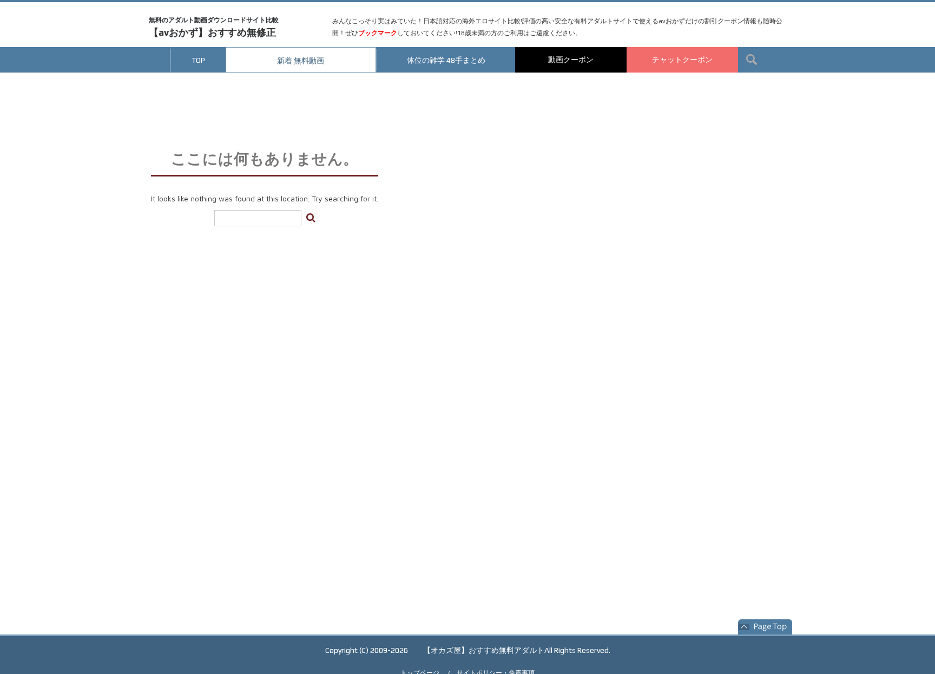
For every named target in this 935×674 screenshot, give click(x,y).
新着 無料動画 (300, 60)
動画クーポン (571, 59)
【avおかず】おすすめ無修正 (214, 27)
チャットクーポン (682, 59)
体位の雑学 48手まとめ (446, 60)
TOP (198, 60)
